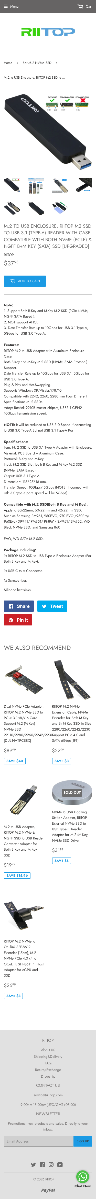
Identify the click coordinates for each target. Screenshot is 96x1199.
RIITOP (49, 1179)
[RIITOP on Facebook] (42, 1165)
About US (48, 1049)
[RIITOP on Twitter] (33, 1165)
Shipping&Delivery (48, 1056)
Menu (14, 6)
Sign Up (83, 1141)
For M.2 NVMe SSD (37, 62)
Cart (88, 6)
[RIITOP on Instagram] (51, 1165)
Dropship (48, 1076)
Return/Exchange (48, 1069)
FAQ (48, 1063)
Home (8, 62)
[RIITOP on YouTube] (60, 1165)
